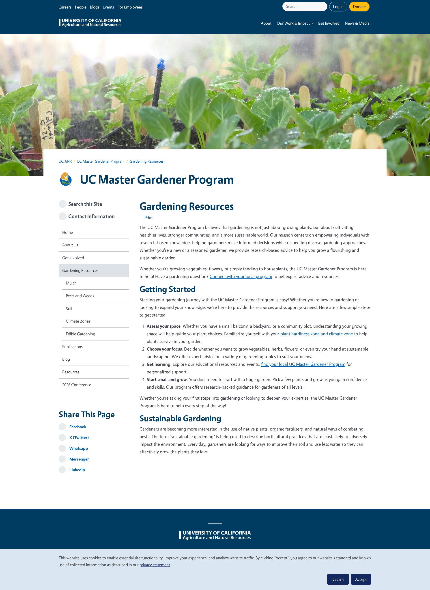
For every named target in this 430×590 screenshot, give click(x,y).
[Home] (90, 23)
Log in (338, 6)
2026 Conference (76, 384)
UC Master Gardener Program (101, 161)
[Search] (324, 6)
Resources (70, 372)
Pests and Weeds (80, 295)
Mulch (71, 283)
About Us (70, 245)
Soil (69, 308)
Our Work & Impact (293, 23)
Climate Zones (78, 321)
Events (108, 7)
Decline (338, 579)
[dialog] (215, 569)
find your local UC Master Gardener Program (303, 364)
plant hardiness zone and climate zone (316, 333)
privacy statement (155, 564)
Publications (72, 346)
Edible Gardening (80, 333)
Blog (66, 359)
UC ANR (65, 161)
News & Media (357, 23)
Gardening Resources (80, 270)
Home (67, 232)
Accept (361, 579)
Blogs (94, 7)
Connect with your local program (241, 276)
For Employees (130, 7)
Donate (359, 6)
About (266, 23)
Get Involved (329, 23)
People (80, 7)
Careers (64, 7)
